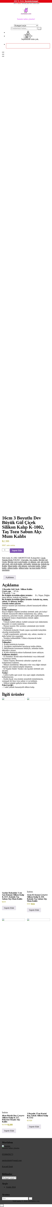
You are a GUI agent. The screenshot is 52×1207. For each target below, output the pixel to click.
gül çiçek (5, 564)
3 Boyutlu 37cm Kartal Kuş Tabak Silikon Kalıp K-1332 (37, 1115)
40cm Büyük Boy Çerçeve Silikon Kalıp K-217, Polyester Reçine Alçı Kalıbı (13, 1118)
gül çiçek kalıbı (16, 564)
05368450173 (7, 1154)
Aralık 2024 (11, 1187)
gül (38, 562)
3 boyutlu (24, 560)
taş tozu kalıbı (34, 568)
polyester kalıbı (34, 566)
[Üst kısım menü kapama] (3, 54)
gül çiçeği (44, 562)
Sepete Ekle (17, 550)
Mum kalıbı (12, 566)
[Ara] (30, 1198)
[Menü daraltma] (3, 52)
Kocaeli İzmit (7, 1166)
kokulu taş (36, 564)
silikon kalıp (23, 568)
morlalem (5, 570)
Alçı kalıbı (33, 560)
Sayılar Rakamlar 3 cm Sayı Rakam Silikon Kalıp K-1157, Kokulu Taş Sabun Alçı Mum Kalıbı (13, 896)
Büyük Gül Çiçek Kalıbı (17, 562)
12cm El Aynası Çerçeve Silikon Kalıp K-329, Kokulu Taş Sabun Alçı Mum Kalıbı (37, 898)
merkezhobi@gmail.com (12, 1160)
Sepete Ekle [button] (9, 908)
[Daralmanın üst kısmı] (3, 56)
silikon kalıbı (12, 568)
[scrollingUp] (2, 1205)
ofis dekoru (22, 566)
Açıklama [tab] (10, 577)
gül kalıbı (27, 564)
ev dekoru (32, 562)
